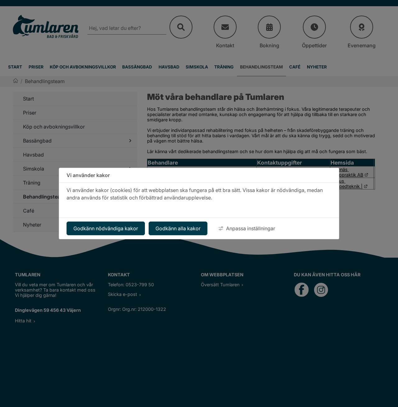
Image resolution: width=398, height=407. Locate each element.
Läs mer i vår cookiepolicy (97, 209)
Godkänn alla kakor (178, 228)
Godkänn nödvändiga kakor (105, 228)
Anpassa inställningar (250, 228)
